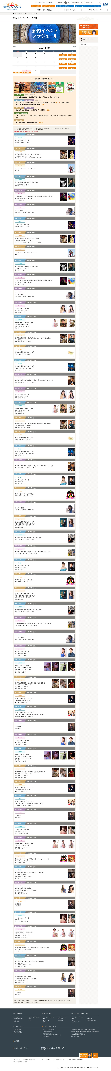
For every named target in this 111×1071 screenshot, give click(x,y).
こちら (57, 102)
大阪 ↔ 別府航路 (17, 1029)
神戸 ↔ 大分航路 (17, 1031)
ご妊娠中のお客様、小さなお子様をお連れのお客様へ (84, 1029)
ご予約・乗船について (49, 1026)
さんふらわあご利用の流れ (49, 1029)
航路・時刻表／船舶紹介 (34, 1017)
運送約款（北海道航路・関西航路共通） (76, 1059)
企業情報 (50, 2)
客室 (30, 1020)
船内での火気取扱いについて (78, 1034)
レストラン (16, 1020)
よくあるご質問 (41, 2)
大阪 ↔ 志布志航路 (18, 1032)
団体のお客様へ (36, 6)
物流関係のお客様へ (49, 6)
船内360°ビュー (46, 1020)
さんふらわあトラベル (21, 1048)
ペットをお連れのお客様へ (78, 1033)
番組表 (41, 122)
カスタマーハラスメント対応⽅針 (20, 1061)
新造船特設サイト (18, 1017)
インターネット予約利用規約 (44, 1059)
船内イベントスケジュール (24, 13)
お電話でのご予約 (47, 1033)
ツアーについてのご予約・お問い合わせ (52, 1034)
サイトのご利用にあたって (59, 1059)
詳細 (43, 104)
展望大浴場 (16, 1021)
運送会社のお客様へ (91, 1020)
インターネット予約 (47, 1031)
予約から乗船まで (47, 1036)
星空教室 (83, 44)
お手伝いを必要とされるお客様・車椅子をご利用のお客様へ (85, 1031)
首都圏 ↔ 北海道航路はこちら (65, 6)
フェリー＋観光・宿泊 (88, 6)
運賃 (30, 1018)
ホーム (14, 13)
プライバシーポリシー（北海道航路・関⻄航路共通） (24, 1059)
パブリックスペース (18, 1018)
